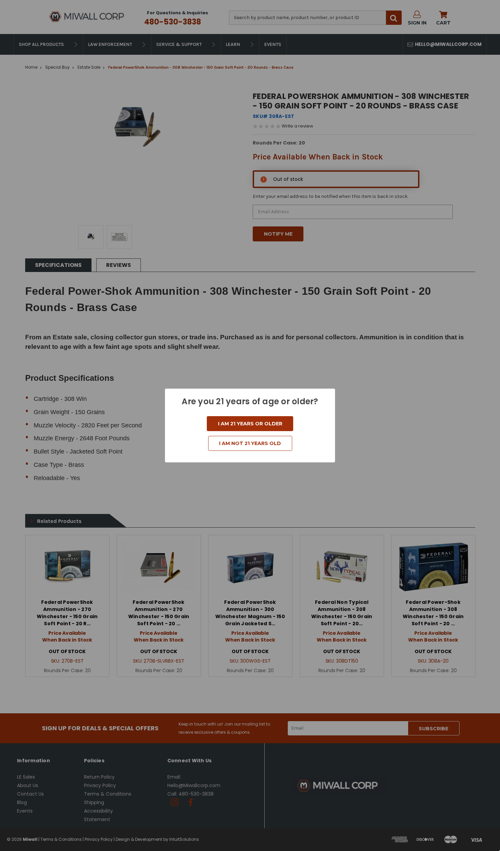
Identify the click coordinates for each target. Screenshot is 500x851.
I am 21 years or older (250, 424)
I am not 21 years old (250, 443)
